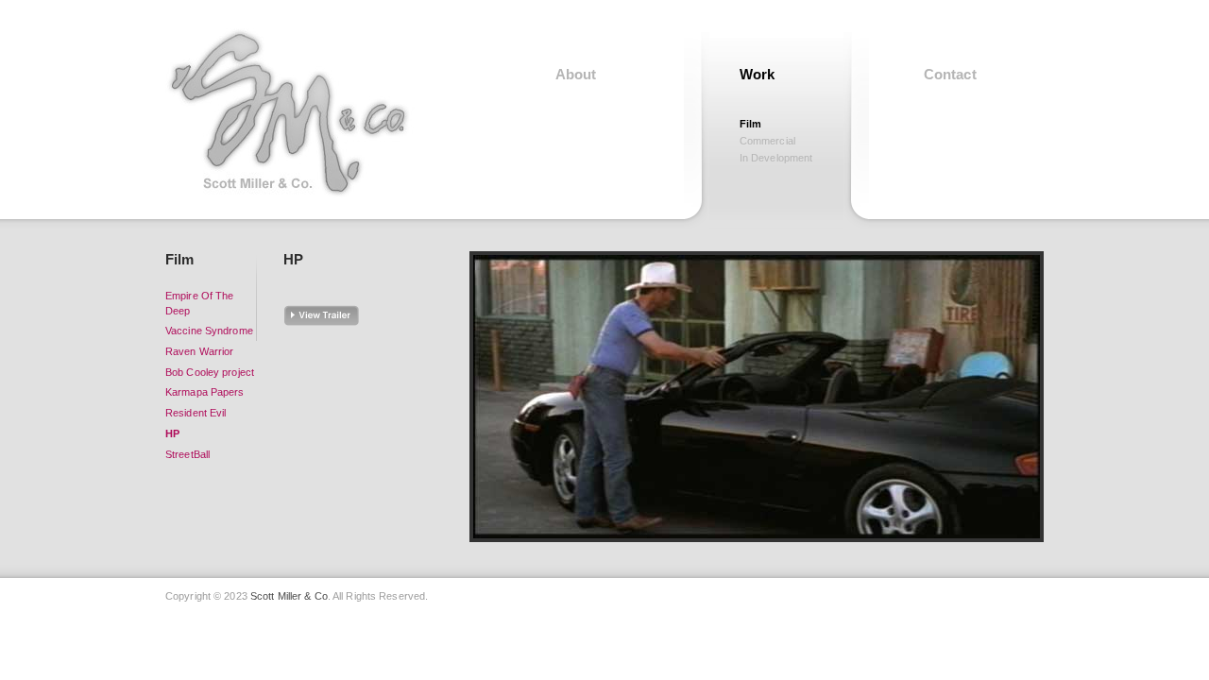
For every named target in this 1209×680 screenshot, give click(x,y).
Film (750, 123)
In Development (776, 157)
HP (172, 433)
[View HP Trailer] (330, 323)
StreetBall (187, 454)
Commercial (767, 140)
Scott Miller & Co (289, 596)
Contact (950, 74)
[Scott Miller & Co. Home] (298, 113)
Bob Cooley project (209, 372)
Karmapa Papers (205, 392)
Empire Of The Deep (199, 303)
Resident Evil (195, 412)
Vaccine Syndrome (209, 330)
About (576, 74)
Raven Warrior (199, 351)
